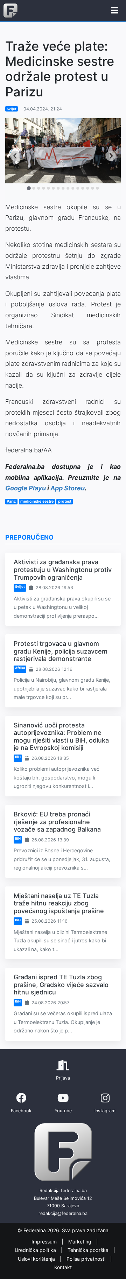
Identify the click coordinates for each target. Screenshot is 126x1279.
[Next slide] (111, 156)
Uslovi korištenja (37, 1259)
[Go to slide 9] (67, 188)
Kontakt (63, 1267)
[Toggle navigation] (114, 11)
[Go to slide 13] (87, 188)
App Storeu (67, 488)
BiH (18, 757)
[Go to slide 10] (72, 188)
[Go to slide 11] (77, 188)
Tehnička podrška (89, 1250)
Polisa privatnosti (86, 1259)
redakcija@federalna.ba (63, 1213)
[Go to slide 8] (63, 188)
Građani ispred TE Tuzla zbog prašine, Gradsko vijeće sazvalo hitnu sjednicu (61, 984)
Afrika (20, 668)
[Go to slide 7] (58, 188)
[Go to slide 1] (28, 188)
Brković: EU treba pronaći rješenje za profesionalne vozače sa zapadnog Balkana (57, 821)
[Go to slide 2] (33, 188)
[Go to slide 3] (38, 188)
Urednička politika (36, 1250)
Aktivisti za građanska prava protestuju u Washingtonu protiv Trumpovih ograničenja (63, 569)
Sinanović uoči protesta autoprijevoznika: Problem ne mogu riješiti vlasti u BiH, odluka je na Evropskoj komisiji (61, 736)
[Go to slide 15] (97, 188)
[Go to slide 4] (43, 188)
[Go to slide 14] (92, 188)
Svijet (11, 109)
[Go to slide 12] (82, 188)
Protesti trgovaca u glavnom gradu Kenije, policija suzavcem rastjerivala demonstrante (60, 651)
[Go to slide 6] (53, 188)
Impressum (44, 1242)
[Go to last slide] (15, 156)
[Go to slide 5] (48, 188)
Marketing (80, 1242)
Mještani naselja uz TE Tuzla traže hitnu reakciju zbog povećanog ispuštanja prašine (59, 903)
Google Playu (25, 488)
